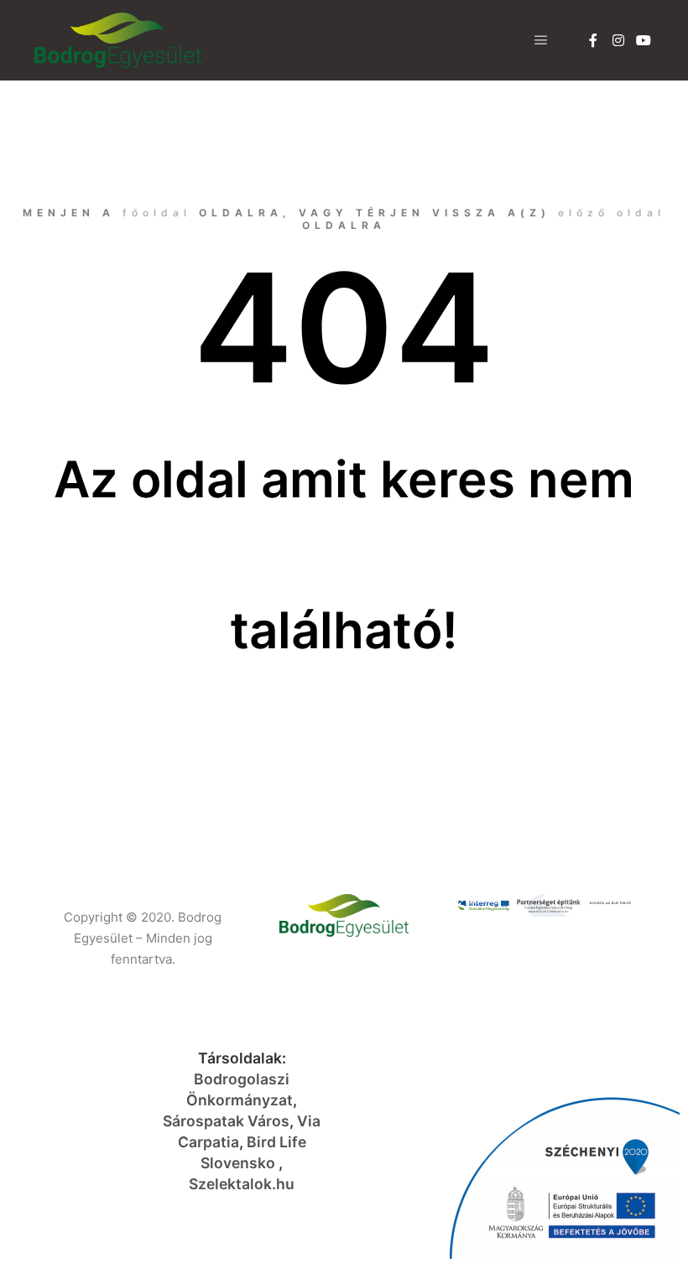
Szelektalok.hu (241, 1184)
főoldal (156, 212)
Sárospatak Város (226, 1121)
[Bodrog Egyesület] (117, 40)
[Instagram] (618, 40)
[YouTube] (643, 40)
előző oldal (611, 212)
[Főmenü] (541, 40)
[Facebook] (593, 40)
